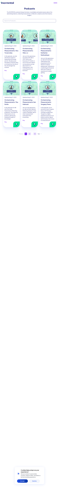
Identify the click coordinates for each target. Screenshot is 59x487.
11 (34, 133)
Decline (34, 481)
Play (5, 70)
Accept (22, 481)
